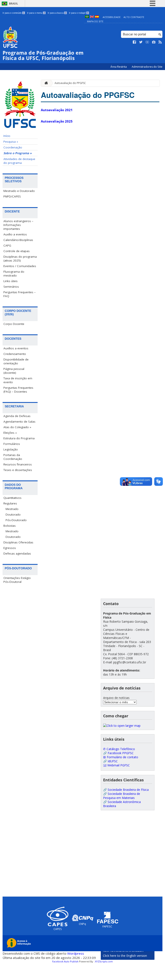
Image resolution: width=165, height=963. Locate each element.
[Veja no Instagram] (154, 42)
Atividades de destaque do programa (19, 161)
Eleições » (10, 433)
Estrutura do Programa (19, 438)
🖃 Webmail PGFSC (116, 765)
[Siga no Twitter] (141, 42)
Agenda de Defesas (17, 416)
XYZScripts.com (104, 961)
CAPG (7, 245)
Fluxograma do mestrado (13, 273)
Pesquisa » (10, 142)
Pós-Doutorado (16, 520)
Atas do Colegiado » (17, 427)
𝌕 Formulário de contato (120, 757)
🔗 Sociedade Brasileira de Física (126, 790)
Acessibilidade (112, 17)
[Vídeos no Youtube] (147, 42)
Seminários (11, 287)
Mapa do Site (95, 21)
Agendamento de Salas (19, 421)
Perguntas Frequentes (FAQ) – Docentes (18, 389)
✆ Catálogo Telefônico (119, 749)
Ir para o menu (36, 13)
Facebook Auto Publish (65, 961)
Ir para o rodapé (78, 13)
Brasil (13, 3)
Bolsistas (9, 526)
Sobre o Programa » (17, 153)
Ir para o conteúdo (13, 13)
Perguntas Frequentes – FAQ (19, 294)
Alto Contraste (134, 17)
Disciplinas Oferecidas (18, 542)
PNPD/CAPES (12, 196)
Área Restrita (118, 67)
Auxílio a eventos (15, 234)
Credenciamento (14, 354)
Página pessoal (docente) (13, 371)
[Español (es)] (97, 17)
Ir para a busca (57, 13)
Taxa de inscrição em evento (17, 380)
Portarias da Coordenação (12, 457)
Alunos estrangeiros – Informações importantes (18, 225)
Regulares (10, 503)
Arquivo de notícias (116, 698)
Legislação (10, 449)
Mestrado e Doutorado (19, 191)
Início (6, 136)
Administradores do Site (147, 67)
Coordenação (12, 147)
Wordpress (75, 953)
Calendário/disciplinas (18, 240)
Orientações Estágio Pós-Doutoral (17, 580)
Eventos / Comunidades (19, 266)
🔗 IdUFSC (110, 761)
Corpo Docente (13, 324)
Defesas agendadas (17, 553)
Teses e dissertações (17, 470)
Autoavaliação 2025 (57, 121)
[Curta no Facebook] (134, 42)
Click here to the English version (125, 956)
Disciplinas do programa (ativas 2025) (20, 258)
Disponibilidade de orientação (16, 361)
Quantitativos (12, 498)
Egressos (9, 548)
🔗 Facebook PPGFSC (118, 753)
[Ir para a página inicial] (45, 83)
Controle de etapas (16, 251)
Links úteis (10, 281)
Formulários (11, 444)
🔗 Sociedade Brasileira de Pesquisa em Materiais (121, 796)
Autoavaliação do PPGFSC (70, 83)
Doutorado (13, 514)
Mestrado (12, 509)
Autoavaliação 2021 (57, 110)
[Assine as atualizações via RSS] (160, 42)
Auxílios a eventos (15, 348)
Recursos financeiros (17, 464)
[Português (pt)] (87, 17)
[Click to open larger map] (122, 726)
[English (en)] (92, 17)
